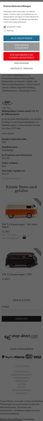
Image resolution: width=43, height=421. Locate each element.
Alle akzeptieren (21, 38)
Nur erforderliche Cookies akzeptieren (21, 56)
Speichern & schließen (21, 46)
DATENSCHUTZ (16, 68)
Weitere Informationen (21, 63)
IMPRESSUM (28, 68)
